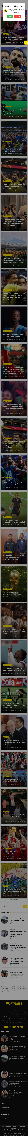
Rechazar (17, 16)
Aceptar (10, 16)
